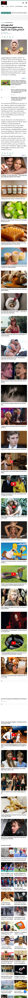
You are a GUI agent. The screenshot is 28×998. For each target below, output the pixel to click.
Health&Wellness (9, 22)
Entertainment (19, 6)
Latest (7, 6)
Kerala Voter (5, 32)
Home (2, 6)
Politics (12, 6)
